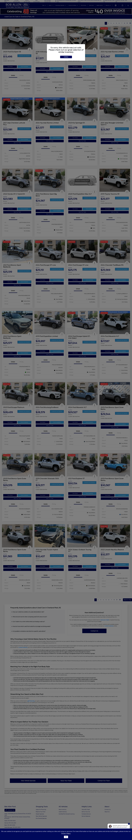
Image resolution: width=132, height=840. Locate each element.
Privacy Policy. (66, 833)
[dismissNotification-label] (129, 824)
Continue (66, 57)
